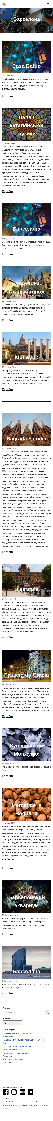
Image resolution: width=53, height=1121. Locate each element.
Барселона (26, 229)
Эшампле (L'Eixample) (12, 602)
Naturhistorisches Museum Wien (17, 1046)
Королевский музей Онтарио (16, 1053)
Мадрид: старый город (13, 1059)
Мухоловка (8, 1036)
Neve (14, 1118)
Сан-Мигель (7, 859)
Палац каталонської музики (26, 125)
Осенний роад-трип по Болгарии (18, 1033)
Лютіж (5, 1043)
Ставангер (8, 1062)
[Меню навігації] (48, 4)
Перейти (7, 96)
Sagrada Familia (26, 438)
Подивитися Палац (28, 166)
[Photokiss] (4, 4)
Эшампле (26, 589)
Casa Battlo (26, 66)
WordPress (36, 1118)
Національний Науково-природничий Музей (23, 1040)
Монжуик (26, 357)
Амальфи (7, 1056)
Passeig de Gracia (26, 675)
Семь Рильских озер (12, 1049)
